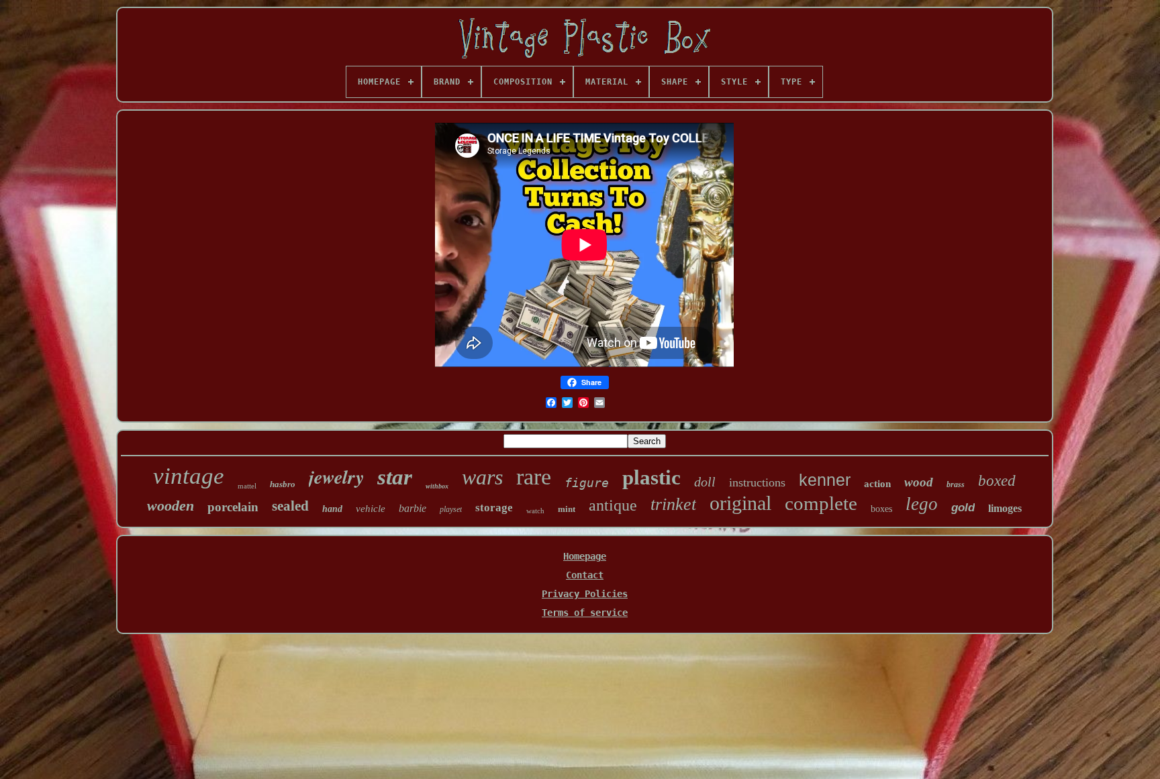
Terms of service (585, 612)
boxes (881, 509)
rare (533, 476)
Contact (584, 575)
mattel (247, 486)
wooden (170, 505)
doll (705, 481)
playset (451, 509)
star (394, 477)
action (877, 483)
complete (821, 503)
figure (587, 483)
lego (922, 504)
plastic (651, 477)
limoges (1005, 508)
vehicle (370, 508)
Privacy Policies (585, 593)
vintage (188, 476)
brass (956, 484)
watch (535, 511)
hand (332, 509)
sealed (290, 506)
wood (918, 482)
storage (494, 507)
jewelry (336, 477)
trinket (673, 504)
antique (613, 505)
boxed (997, 480)
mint (566, 509)
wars (482, 477)
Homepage (584, 556)
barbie (412, 508)
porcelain (232, 507)
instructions (757, 482)
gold (963, 507)
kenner (825, 479)
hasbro (282, 484)
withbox (437, 486)
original (740, 503)
